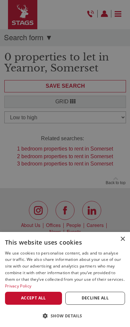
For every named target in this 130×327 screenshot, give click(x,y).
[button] (65, 315)
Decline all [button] (95, 298)
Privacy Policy (18, 286)
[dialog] (65, 279)
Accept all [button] (33, 298)
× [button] (122, 239)
